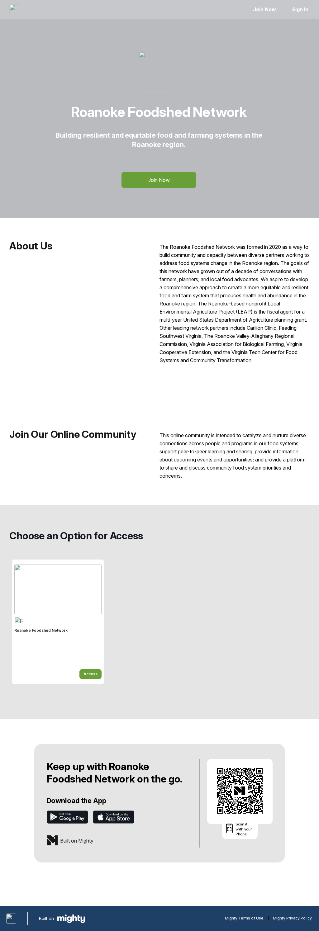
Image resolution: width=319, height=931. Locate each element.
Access (90, 674)
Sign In (300, 9)
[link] (58, 622)
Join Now (264, 9)
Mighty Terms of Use (244, 918)
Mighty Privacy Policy (292, 918)
